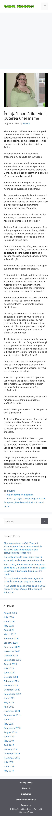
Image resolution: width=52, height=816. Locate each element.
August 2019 (10, 732)
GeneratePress (26, 812)
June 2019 (9, 736)
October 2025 (11, 655)
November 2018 (12, 758)
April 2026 (9, 630)
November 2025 (12, 651)
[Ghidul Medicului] (19, 6)
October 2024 (11, 677)
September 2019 (12, 728)
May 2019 (9, 741)
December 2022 (12, 689)
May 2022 (9, 702)
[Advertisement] (26, 39)
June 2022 (9, 698)
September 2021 (12, 715)
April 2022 (9, 707)
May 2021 (9, 724)
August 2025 (10, 664)
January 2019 (11, 749)
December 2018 (12, 753)
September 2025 (12, 660)
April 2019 (9, 745)
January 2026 (11, 643)
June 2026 (9, 621)
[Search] (44, 521)
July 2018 (8, 762)
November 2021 (12, 711)
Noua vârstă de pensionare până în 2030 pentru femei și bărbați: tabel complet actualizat (24, 589)
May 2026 (9, 626)
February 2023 (11, 681)
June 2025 (9, 672)
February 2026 (11, 638)
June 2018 (9, 766)
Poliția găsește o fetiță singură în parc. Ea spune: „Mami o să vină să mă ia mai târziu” (25, 502)
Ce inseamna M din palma (20, 494)
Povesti (11, 491)
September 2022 (12, 694)
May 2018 (9, 770)
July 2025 (9, 668)
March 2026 (10, 634)
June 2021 (9, 719)
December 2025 (12, 647)
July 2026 (9, 617)
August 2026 (10, 613)
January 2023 (11, 685)
